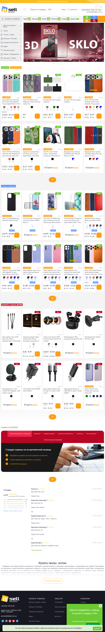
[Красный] (94, 159)
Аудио (6, 46)
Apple (26, 18)
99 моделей (89, 386)
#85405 (101, 334)
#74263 (39, 334)
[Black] (32, 107)
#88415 (60, 267)
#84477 (80, 334)
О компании (59, 602)
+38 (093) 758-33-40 (91, 10)
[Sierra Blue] (90, 396)
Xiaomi (46, 18)
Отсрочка (79, 433)
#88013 (80, 97)
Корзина (101, 20)
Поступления (86, 19)
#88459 (39, 97)
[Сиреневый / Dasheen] (35, 278)
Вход (63, 9)
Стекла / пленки (9, 34)
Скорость (37, 433)
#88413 (39, 267)
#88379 (101, 216)
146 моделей (69, 149)
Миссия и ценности (61, 607)
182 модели (47, 216)
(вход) (55, 167)
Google (65, 18)
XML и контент (91, 433)
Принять (97, 628)
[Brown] (11, 278)
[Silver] (87, 278)
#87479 (60, 149)
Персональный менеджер (53, 440)
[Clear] (73, 107)
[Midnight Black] (4, 278)
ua (100, 6)
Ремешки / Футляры (10, 38)
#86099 (80, 386)
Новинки (86, 16)
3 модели (6, 149)
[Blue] (101, 107)
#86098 (60, 386)
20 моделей (47, 149)
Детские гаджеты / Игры (10, 26)
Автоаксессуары (9, 50)
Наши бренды (59, 611)
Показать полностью (52, 581)
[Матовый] (34, 344)
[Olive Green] (54, 107)
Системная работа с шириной (20, 433)
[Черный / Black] (28, 278)
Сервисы (83, 602)
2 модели (47, 97)
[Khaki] (94, 107)
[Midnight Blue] (101, 226)
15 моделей (27, 149)
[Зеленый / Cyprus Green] (52, 278)
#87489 (80, 149)
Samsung (36, 18)
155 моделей (89, 149)
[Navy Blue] (97, 396)
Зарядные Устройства (11, 42)
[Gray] (4, 107)
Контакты (58, 616)
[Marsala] (87, 226)
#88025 (101, 97)
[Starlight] (52, 344)
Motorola (55, 18)
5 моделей (6, 97)
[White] (8, 107)
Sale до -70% (94, 19)
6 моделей (88, 267)
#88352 (39, 216)
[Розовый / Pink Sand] (49, 278)
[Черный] (32, 159)
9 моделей (6, 267)
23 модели (27, 267)
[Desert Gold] (18, 107)
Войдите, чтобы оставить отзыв (13, 511)
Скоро (94, 16)
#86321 (101, 386)
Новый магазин (49, 433)
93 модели (88, 216)
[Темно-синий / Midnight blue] (77, 278)
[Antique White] (11, 107)
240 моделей (69, 216)
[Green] (87, 396)
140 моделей (48, 267)
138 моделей (7, 216)
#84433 (60, 334)
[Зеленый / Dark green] (73, 278)
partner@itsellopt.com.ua (94, 12)
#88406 (18, 267)
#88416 (80, 267)
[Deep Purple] (18, 278)
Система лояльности (65, 433)
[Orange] (90, 107)
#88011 (60, 97)
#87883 (39, 149)
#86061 (18, 386)
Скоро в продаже (8, 186)
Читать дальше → (37, 550)
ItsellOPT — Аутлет (12, 305)
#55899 (18, 334)
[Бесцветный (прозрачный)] (32, 226)
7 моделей (88, 97)
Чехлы (6, 31)
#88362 (80, 216)
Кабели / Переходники (11, 54)
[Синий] (73, 159)
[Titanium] (90, 278)
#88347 (18, 216)
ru (96, 6)
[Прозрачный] (30, 344)
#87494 (101, 149)
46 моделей (68, 267)
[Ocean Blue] (15, 278)
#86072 (39, 386)
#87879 (18, 97)
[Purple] (101, 396)
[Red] (15, 107)
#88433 (101, 267)
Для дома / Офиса (10, 58)
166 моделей (28, 216)
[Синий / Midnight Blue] (32, 278)
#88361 (60, 216)
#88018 (18, 149)
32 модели (27, 97)
